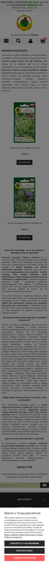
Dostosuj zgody (24, 551)
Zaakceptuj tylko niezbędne (24, 543)
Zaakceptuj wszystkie (24, 558)
